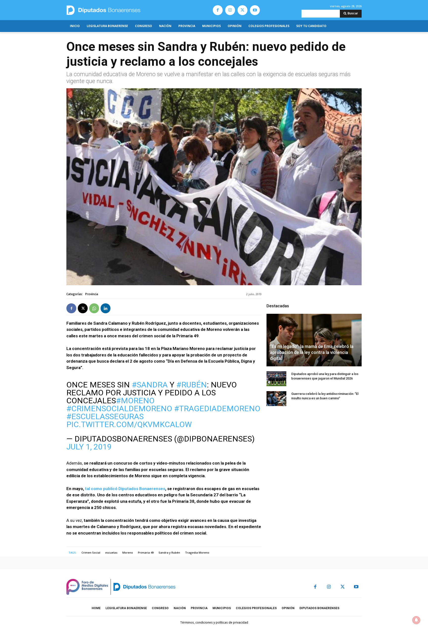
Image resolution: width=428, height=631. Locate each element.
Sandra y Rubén (169, 552)
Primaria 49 (146, 552)
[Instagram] (230, 10)
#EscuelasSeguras (105, 416)
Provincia (91, 294)
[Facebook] (218, 10)
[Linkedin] (105, 308)
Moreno (127, 552)
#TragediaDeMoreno (217, 408)
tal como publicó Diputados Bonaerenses (125, 488)
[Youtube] (255, 10)
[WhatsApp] (94, 308)
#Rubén (191, 384)
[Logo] (126, 10)
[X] (242, 10)
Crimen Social (90, 552)
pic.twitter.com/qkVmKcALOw (129, 424)
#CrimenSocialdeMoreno (119, 408)
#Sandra (150, 384)
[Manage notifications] (416, 620)
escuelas (111, 552)
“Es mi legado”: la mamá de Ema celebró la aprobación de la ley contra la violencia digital (311, 352)
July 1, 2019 (88, 446)
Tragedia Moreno (197, 552)
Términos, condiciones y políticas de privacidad (214, 622)
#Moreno (135, 400)
